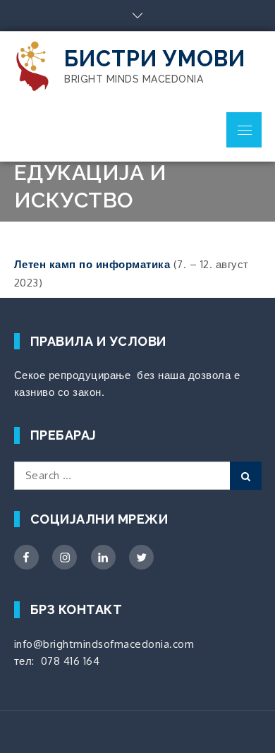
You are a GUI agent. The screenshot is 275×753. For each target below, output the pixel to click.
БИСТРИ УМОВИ (154, 58)
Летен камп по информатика (92, 264)
